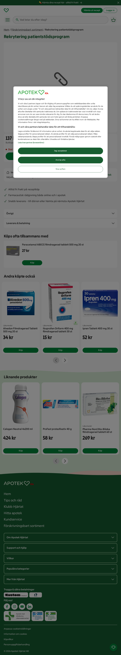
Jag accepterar (60, 151)
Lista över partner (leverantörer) (31, 143)
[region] (60, 132)
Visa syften (60, 169)
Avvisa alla (60, 160)
